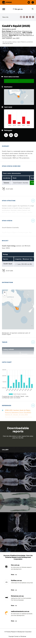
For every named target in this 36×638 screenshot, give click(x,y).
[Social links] (7, 2)
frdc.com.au (15, 565)
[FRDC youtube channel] (29, 2)
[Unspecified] (16, 135)
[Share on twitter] (30, 17)
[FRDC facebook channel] (33, 2)
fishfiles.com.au (16, 580)
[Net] (11, 135)
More (12, 574)
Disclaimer (23, 636)
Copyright (11, 636)
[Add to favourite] (33, 17)
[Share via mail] (24, 17)
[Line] (6, 135)
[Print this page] (21, 17)
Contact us (17, 636)
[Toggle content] (33, 201)
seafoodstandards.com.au (20, 611)
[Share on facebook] (27, 17)
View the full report (7, 43)
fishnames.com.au (17, 596)
